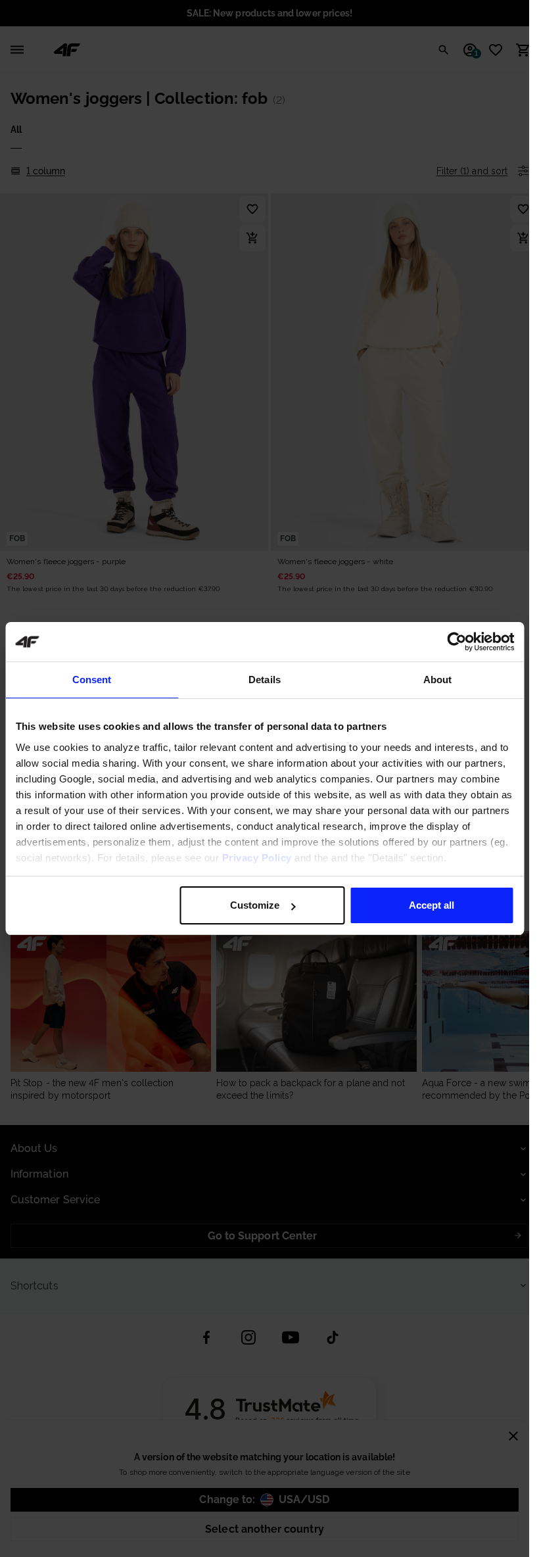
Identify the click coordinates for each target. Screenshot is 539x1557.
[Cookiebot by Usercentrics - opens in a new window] (456, 642)
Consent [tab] (92, 679)
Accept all (431, 905)
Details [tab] (264, 679)
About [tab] (437, 679)
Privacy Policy (256, 857)
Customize (254, 905)
